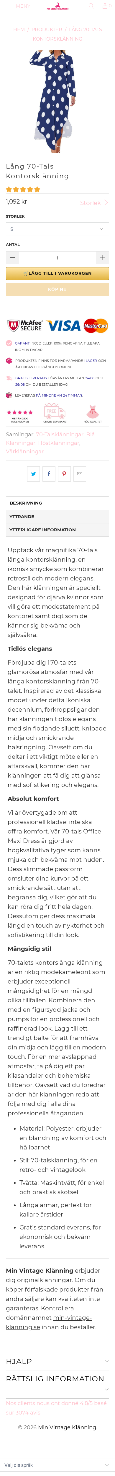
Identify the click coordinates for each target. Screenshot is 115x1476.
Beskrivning (26, 503)
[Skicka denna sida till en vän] (79, 474)
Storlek (91, 203)
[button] (23, 189)
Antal (13, 244)
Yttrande (21, 516)
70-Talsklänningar (59, 434)
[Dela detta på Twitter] (33, 474)
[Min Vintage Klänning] (57, 6)
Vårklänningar (25, 451)
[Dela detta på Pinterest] (64, 474)
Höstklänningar (58, 443)
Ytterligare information (42, 530)
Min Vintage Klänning (67, 1427)
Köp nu (57, 289)
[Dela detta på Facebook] (48, 474)
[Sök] (93, 6)
